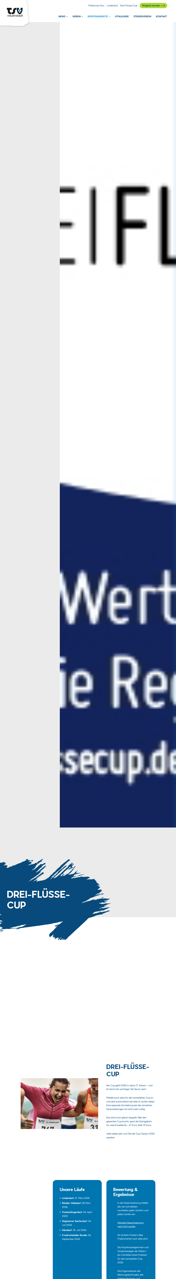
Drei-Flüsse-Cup (128, 5)
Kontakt (161, 16)
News (61, 16)
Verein (76, 16)
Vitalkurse (122, 16)
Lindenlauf (112, 5)
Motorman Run (96, 5)
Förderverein (142, 16)
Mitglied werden (151, 5)
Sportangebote (98, 16)
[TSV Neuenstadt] (15, 12)
